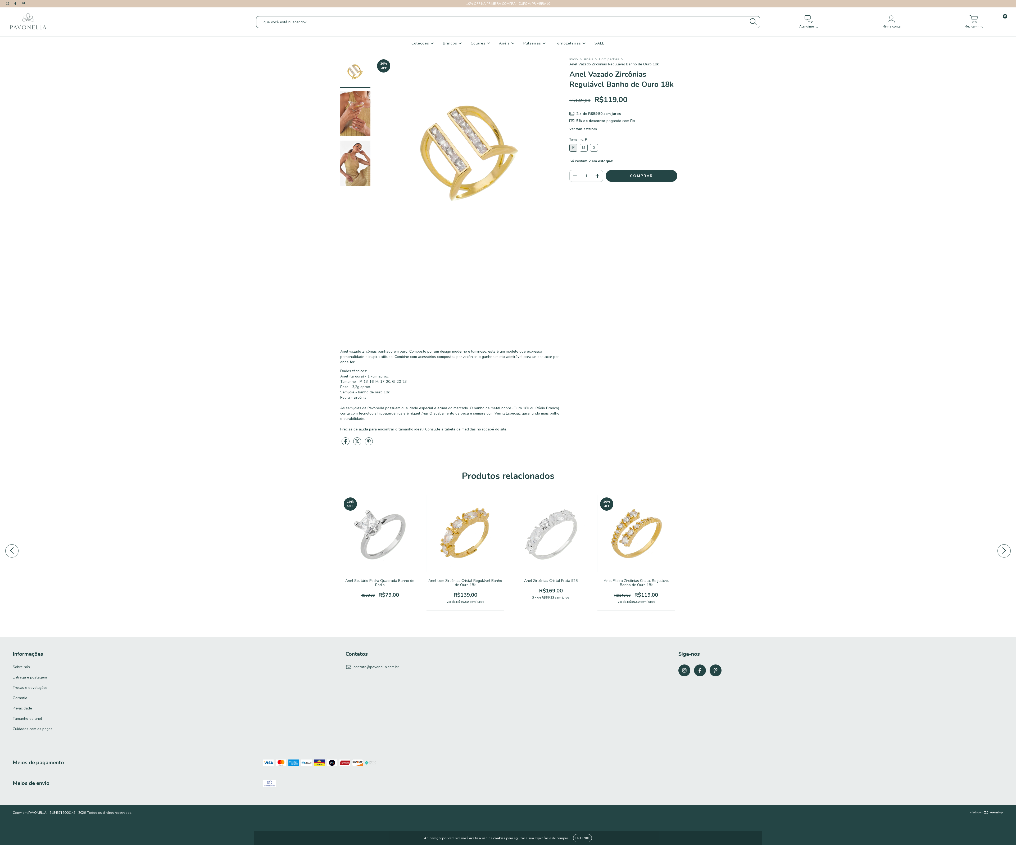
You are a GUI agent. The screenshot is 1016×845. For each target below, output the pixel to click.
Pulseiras (532, 43)
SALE (600, 43)
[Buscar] (753, 22)
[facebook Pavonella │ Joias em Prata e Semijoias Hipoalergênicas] (16, 3)
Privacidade (22, 708)
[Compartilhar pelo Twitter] (357, 443)
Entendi (582, 838)
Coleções (420, 43)
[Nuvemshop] (986, 813)
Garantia (20, 697)
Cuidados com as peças (32, 728)
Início (573, 59)
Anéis (505, 43)
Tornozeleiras (568, 43)
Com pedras (609, 59)
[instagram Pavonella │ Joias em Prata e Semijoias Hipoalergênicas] (8, 3)
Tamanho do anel (27, 718)
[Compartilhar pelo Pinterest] (369, 443)
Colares (479, 43)
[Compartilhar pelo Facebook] (346, 443)
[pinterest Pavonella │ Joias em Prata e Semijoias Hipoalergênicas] (23, 3)
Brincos (451, 43)
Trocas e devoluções (30, 687)
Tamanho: (578, 139)
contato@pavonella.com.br (376, 666)
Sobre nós (21, 666)
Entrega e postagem (30, 677)
